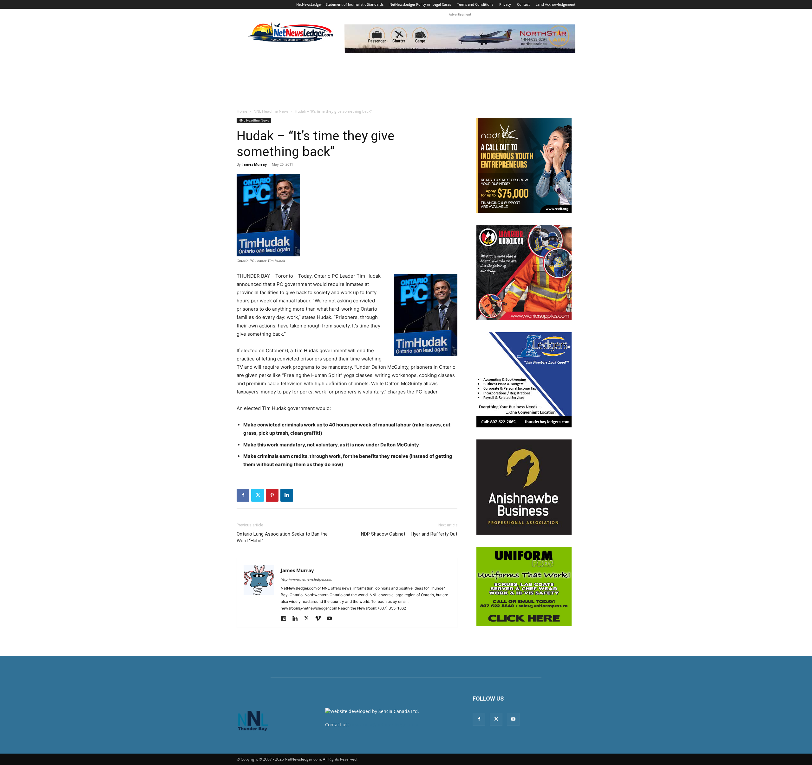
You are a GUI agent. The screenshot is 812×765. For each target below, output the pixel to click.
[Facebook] (243, 495)
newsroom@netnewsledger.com (384, 725)
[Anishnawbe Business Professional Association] (524, 487)
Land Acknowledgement (555, 4)
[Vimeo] (320, 619)
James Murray (254, 164)
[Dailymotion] (286, 619)
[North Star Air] (459, 38)
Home (242, 111)
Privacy (505, 4)
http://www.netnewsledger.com (306, 579)
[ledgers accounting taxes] (524, 379)
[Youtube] (331, 619)
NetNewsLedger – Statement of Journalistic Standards (339, 4)
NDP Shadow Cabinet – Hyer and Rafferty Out (409, 534)
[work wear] (524, 272)
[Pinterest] (272, 495)
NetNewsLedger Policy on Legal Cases (420, 4)
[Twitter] (257, 495)
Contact (523, 4)
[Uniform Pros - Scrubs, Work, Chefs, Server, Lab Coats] (524, 586)
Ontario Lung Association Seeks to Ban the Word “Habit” (282, 537)
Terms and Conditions (475, 4)
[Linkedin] (286, 495)
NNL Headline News (271, 111)
